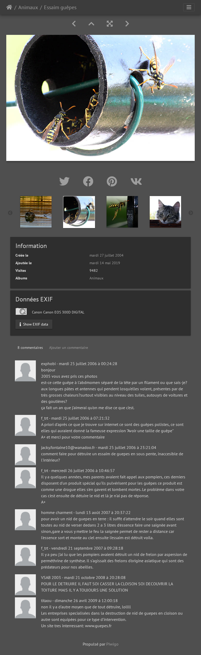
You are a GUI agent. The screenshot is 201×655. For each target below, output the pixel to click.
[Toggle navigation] (189, 7)
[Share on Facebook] (90, 181)
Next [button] (190, 213)
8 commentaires (30, 347)
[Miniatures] (91, 23)
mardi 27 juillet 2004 (107, 255)
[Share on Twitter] (66, 181)
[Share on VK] (136, 181)
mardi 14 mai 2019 (105, 263)
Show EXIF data (35, 324)
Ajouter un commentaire (68, 347)
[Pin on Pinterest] (113, 181)
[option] (35, 212)
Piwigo (112, 644)
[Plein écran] (109, 23)
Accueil (9, 7)
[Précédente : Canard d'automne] (73, 23)
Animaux (28, 7)
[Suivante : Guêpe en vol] (127, 23)
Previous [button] (10, 213)
